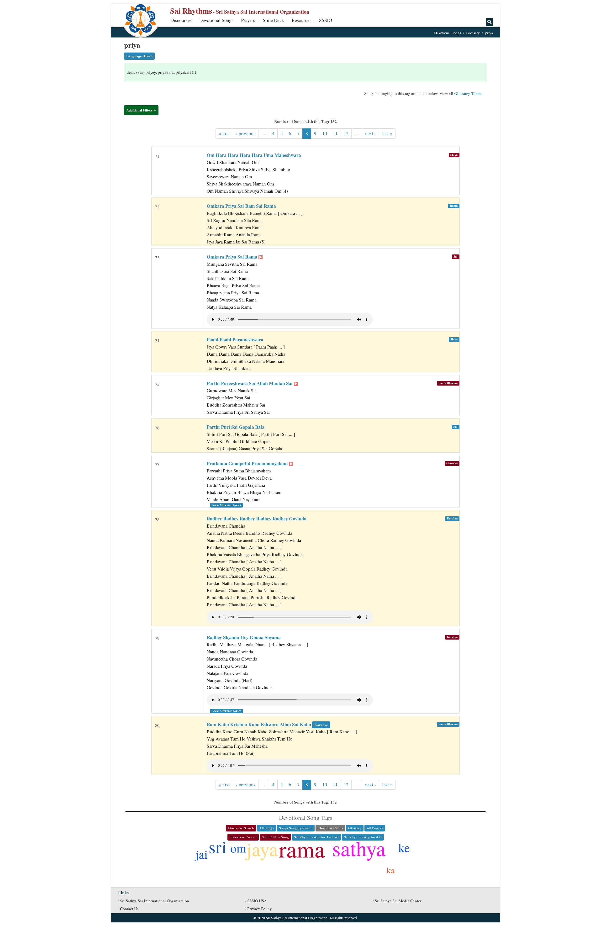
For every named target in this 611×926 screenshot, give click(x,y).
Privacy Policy (259, 908)
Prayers (248, 20)
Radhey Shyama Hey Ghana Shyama (244, 637)
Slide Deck (273, 20)
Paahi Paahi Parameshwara (235, 339)
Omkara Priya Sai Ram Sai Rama (241, 205)
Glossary (473, 32)
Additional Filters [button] (139, 110)
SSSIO (325, 20)
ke (404, 847)
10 (324, 133)
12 (346, 133)
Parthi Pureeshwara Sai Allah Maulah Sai (250, 383)
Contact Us (129, 908)
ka (391, 870)
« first (224, 133)
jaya (262, 849)
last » (387, 133)
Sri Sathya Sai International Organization (154, 901)
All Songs (266, 827)
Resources (301, 20)
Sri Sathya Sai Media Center (398, 901)
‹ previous (245, 133)
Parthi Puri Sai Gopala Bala (235, 426)
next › (370, 133)
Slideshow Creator (243, 837)
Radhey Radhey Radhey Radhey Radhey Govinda (256, 518)
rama (302, 848)
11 (335, 133)
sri (218, 846)
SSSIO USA (257, 901)
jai (201, 854)
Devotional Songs (216, 20)
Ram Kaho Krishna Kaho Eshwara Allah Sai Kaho (267, 724)
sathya (359, 848)
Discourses (181, 20)
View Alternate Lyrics (226, 505)
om (238, 848)
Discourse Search (241, 827)
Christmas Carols (330, 827)
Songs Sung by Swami (295, 827)
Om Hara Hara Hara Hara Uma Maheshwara (254, 155)
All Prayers (375, 827)
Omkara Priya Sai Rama (232, 256)
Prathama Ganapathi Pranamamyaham (248, 463)
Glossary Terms (468, 93)
